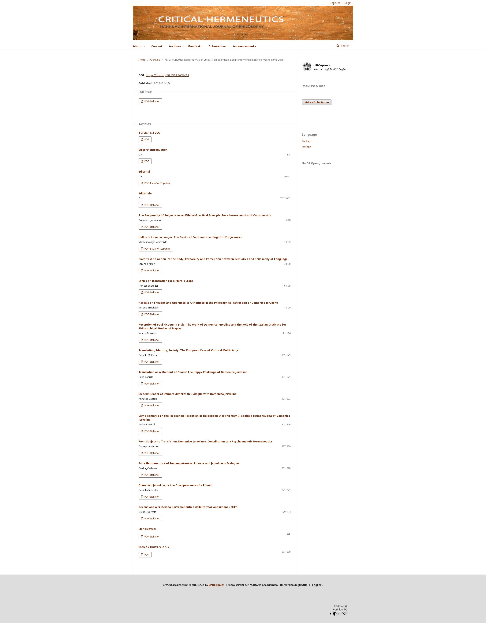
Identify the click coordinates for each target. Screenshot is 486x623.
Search (344, 46)
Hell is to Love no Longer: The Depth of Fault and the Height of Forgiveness (190, 237)
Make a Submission (317, 102)
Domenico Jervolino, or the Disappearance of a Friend (175, 485)
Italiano (306, 147)
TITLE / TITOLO (149, 132)
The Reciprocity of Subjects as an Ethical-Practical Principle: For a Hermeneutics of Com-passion (205, 215)
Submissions (217, 46)
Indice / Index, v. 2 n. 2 (154, 547)
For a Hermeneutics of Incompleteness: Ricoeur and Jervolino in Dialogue (189, 463)
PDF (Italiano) (151, 101)
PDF (146, 139)
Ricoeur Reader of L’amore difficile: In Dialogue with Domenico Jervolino (188, 394)
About (138, 46)
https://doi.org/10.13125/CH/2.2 (167, 75)
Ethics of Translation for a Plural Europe (166, 281)
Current (157, 46)
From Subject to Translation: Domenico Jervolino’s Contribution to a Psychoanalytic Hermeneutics (206, 441)
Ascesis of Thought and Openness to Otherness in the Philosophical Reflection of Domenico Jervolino (208, 302)
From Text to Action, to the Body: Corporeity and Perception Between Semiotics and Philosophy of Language (213, 259)
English (306, 141)
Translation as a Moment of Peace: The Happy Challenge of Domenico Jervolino (193, 372)
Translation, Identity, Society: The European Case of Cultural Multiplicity (188, 350)
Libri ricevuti (147, 529)
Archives (175, 46)
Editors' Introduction (153, 149)
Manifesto (195, 46)
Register (335, 3)
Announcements (244, 46)
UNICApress (216, 585)
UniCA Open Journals (316, 163)
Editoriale (145, 193)
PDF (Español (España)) (157, 183)
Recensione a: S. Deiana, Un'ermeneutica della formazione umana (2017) (188, 507)
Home (142, 59)
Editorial (144, 171)
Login (347, 3)
